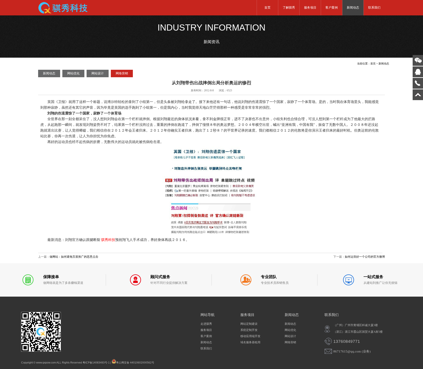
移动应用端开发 (250, 336)
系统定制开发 (249, 330)
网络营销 (122, 73)
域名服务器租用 (250, 342)
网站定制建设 (249, 323)
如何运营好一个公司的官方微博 (365, 256)
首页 (267, 7)
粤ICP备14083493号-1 (96, 362)
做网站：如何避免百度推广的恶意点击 (74, 256)
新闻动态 (353, 7)
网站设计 (97, 73)
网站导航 (207, 315)
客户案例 (331, 7)
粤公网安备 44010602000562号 (135, 362)
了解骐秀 (289, 7)
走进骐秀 (206, 323)
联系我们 (374, 7)
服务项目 (310, 7)
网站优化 (73, 73)
